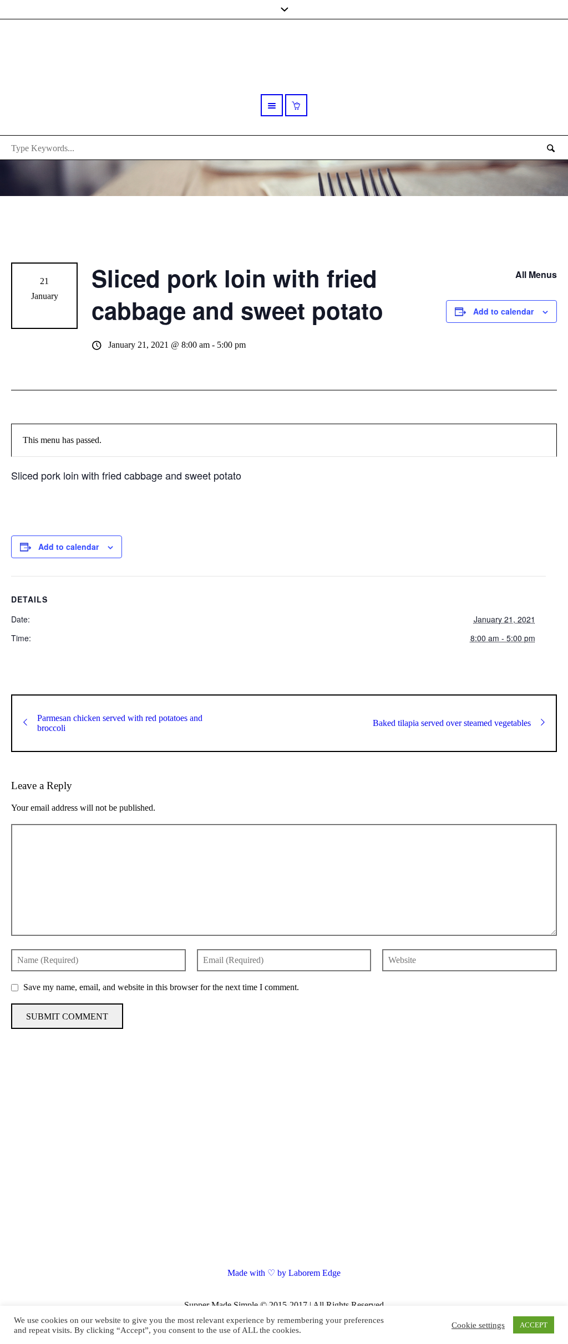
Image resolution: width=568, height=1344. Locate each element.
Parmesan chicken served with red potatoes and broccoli (119, 723)
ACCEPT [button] (533, 1325)
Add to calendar (503, 311)
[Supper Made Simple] (284, 1161)
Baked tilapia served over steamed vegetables (452, 723)
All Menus (536, 274)
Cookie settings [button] (478, 1325)
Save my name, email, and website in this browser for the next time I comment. (161, 987)
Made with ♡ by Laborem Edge (284, 1273)
